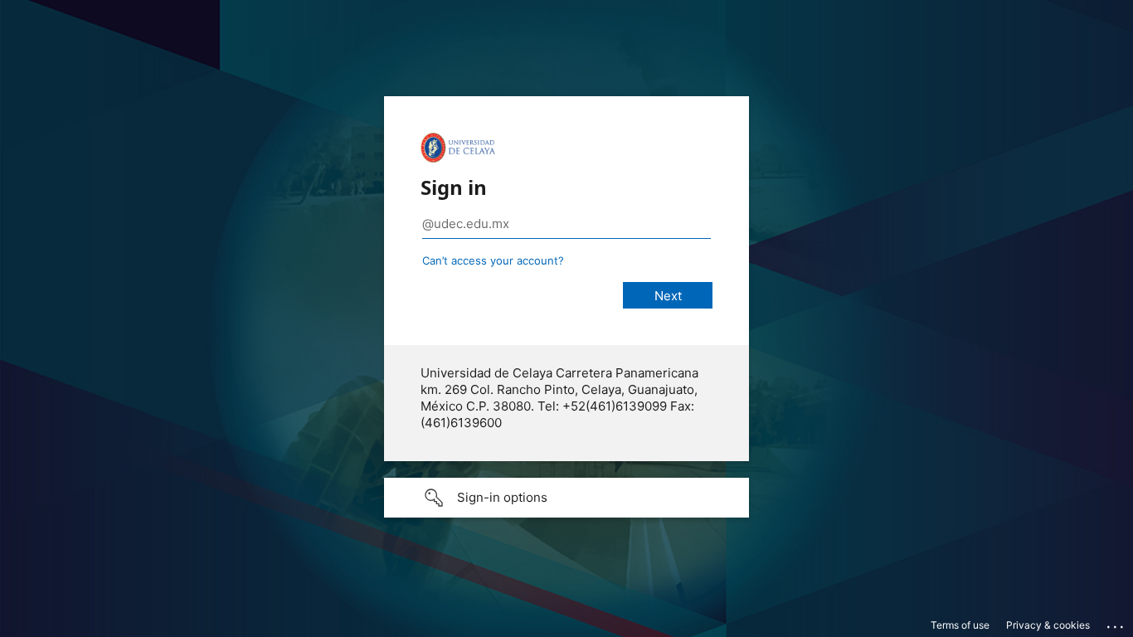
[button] (566, 498)
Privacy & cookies (1048, 625)
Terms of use (960, 625)
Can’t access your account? (493, 260)
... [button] (1116, 623)
